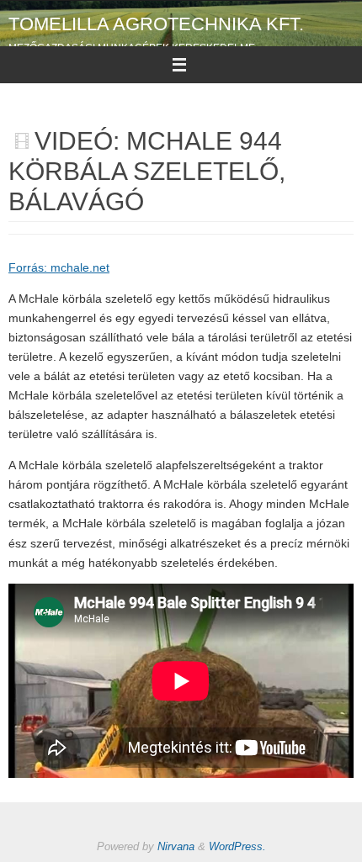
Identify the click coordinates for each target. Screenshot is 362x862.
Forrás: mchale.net (58, 268)
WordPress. (237, 846)
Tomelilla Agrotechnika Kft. (156, 23)
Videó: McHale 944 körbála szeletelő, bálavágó (146, 171)
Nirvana (175, 846)
